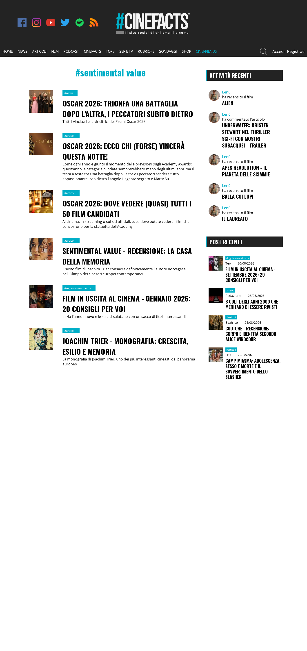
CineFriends (206, 51)
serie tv (126, 51)
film (54, 51)
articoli (39, 51)
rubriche (146, 51)
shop (186, 51)
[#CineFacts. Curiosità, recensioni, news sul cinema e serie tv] (152, 33)
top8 (110, 51)
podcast (71, 51)
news (22, 51)
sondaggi (168, 51)
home (7, 51)
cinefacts (92, 51)
